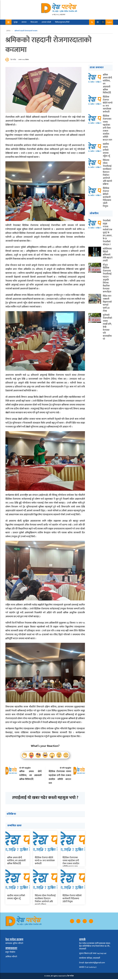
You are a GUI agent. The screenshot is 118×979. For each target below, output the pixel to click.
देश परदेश (13, 59)
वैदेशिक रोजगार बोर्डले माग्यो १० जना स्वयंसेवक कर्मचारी (45, 861)
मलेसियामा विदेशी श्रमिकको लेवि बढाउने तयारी (107, 255)
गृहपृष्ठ (16, 22)
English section (31, 27)
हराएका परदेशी (46, 22)
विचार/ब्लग (34, 22)
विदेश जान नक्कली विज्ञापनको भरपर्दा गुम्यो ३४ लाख (107, 303)
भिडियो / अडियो (17, 27)
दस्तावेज (43, 27)
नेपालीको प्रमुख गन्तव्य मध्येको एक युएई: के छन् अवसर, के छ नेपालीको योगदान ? (107, 233)
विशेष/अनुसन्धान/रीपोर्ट (62, 22)
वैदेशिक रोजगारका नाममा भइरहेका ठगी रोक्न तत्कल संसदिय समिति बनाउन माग (70, 862)
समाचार (24, 22)
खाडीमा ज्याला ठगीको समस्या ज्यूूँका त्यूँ (16, 897)
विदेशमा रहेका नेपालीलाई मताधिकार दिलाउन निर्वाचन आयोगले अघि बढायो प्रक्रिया (45, 900)
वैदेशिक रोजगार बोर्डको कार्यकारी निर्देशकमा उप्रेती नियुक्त (72, 899)
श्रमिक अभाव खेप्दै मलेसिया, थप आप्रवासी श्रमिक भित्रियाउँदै (16, 861)
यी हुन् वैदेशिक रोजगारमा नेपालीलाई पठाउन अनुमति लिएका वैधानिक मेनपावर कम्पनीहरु (107, 278)
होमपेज (8, 30)
